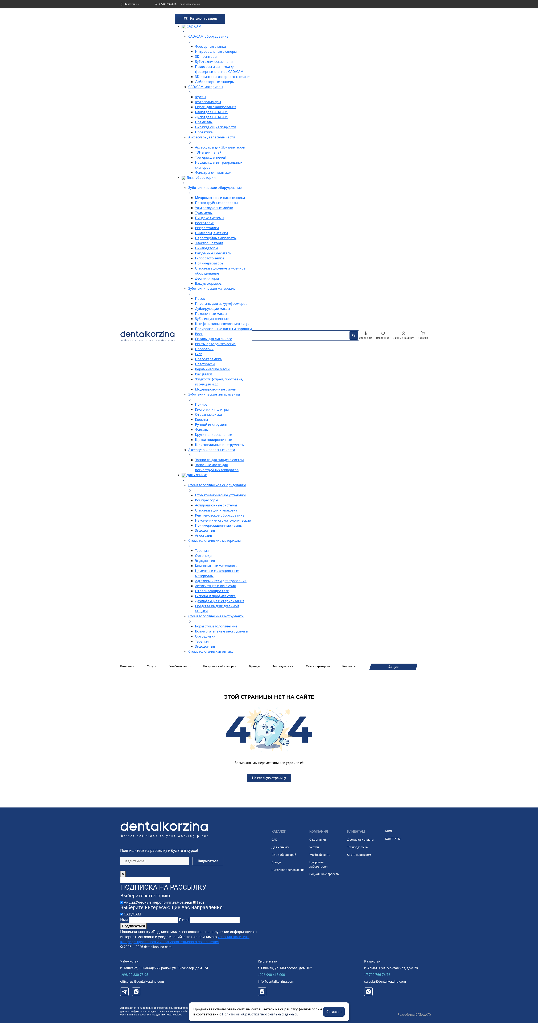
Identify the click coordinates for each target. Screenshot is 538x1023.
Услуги (152, 666)
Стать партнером (318, 666)
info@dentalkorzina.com (276, 982)
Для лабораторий (284, 854)
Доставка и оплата (360, 839)
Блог (389, 831)
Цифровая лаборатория (219, 666)
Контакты (349, 666)
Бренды (254, 666)
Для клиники (281, 847)
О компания (317, 839)
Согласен (334, 1011)
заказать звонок (190, 4)
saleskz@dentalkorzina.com (385, 982)
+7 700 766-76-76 (377, 975)
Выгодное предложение (288, 870)
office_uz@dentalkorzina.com (142, 982)
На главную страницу (269, 778)
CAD (274, 839)
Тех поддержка (283, 666)
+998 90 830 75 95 (134, 975)
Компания (127, 666)
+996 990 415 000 (271, 975)
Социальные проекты (324, 874)
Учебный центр (179, 666)
